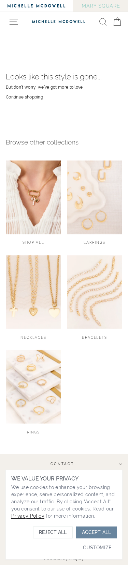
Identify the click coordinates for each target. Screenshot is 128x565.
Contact (62, 464)
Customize (97, 547)
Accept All (96, 532)
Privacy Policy (27, 516)
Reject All (53, 532)
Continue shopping (24, 97)
